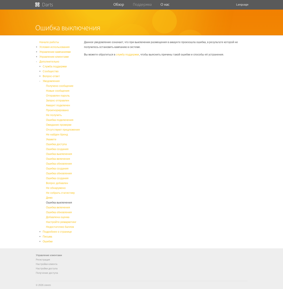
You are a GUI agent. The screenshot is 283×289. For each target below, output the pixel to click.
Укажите (51, 139)
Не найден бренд (57, 134)
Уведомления (51, 81)
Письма (47, 236)
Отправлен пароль (58, 95)
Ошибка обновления (59, 163)
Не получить (54, 115)
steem (47, 285)
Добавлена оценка (57, 217)
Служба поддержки (55, 66)
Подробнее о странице (57, 231)
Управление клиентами (54, 56)
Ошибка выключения (59, 154)
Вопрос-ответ (51, 76)
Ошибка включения (58, 158)
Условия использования (54, 47)
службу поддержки (127, 54)
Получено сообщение (59, 85)
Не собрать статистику (60, 192)
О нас (165, 4)
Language (242, 4)
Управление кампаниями (55, 51)
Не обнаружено (56, 188)
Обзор (118, 4)
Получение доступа (47, 273)
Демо (49, 197)
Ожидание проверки (58, 124)
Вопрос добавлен (57, 183)
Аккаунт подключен (58, 105)
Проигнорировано (57, 110)
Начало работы (49, 42)
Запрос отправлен (57, 100)
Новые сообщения (57, 90)
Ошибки (48, 241)
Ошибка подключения (59, 120)
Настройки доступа (46, 268)
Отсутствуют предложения (63, 129)
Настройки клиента (46, 264)
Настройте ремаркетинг (61, 222)
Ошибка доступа (56, 144)
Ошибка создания (57, 149)
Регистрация (43, 259)
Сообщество (51, 71)
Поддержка (142, 4)
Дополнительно (49, 61)
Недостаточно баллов (60, 226)
